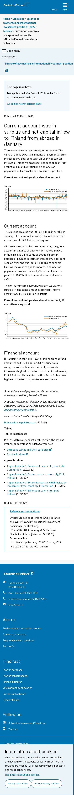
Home (6, 18)
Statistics (18, 18)
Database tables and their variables (28, 449)
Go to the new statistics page (24, 103)
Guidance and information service (22, 628)
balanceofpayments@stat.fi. (20, 409)
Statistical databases (15, 675)
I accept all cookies (18, 783)
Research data (11, 699)
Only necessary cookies (46, 783)
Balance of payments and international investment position (21, 23)
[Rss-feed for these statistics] (6, 71)
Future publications (14, 693)
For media (8, 646)
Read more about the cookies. (22, 774)
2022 (32, 27)
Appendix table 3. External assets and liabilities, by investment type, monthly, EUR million (36, 484)
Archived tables (16, 454)
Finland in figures (12, 681)
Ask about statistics (14, 634)
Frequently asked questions (18, 640)
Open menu (13, 50)
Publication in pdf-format (19, 422)
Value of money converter (17, 687)
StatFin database (13, 669)
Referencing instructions (24, 511)
